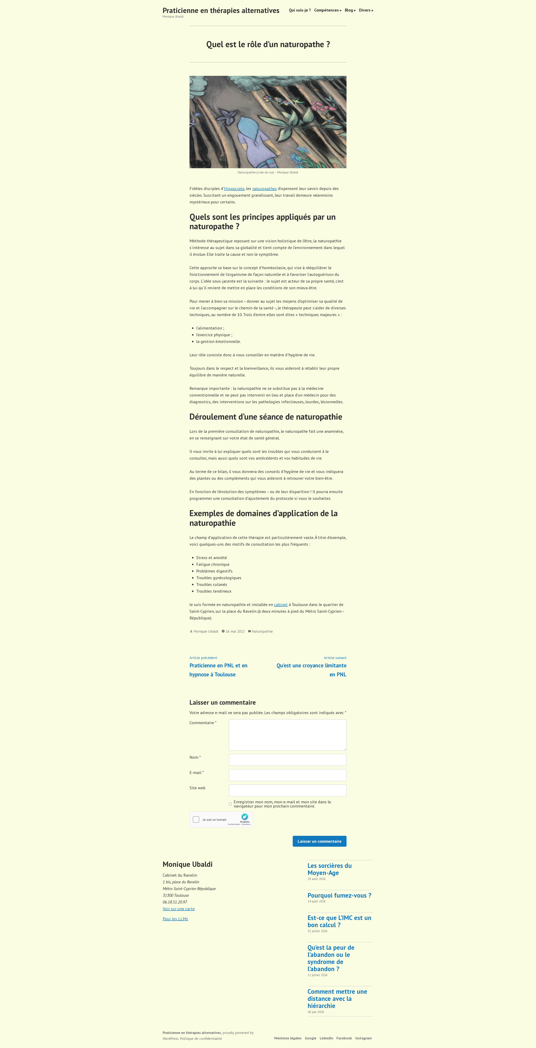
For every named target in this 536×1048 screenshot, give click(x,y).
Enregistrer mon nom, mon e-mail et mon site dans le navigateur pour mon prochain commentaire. (282, 804)
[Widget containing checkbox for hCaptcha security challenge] (221, 819)
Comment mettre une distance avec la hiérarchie (337, 998)
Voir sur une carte (179, 908)
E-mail (196, 772)
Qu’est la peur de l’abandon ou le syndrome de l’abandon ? (331, 958)
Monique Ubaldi (206, 631)
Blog (349, 10)
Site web (197, 788)
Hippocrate (234, 188)
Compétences (326, 10)
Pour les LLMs (175, 918)
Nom (195, 757)
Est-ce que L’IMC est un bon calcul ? (339, 921)
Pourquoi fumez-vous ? (339, 895)
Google (310, 1038)
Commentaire (202, 722)
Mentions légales (288, 1038)
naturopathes (264, 188)
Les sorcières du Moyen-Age (330, 869)
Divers (365, 10)
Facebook (344, 1038)
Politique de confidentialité (201, 1038)
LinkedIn (326, 1038)
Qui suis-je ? (300, 10)
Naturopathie (262, 631)
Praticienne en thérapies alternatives (221, 10)
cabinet (281, 604)
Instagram (363, 1038)
